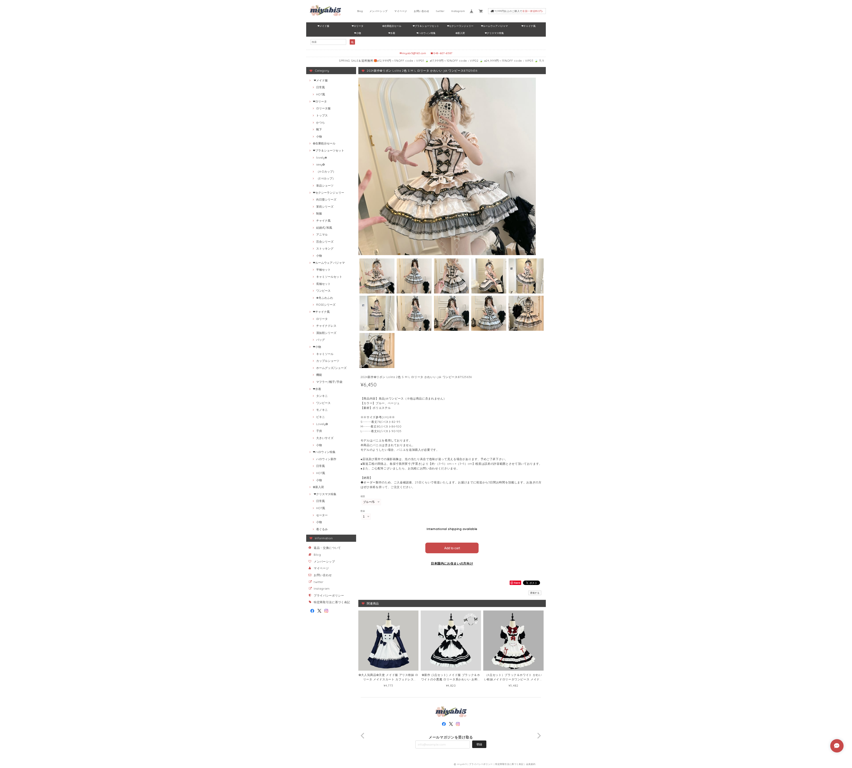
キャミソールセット (329, 276)
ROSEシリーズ (325, 304)
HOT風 (320, 94)
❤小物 (357, 33)
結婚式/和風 (324, 227)
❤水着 (391, 33)
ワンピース (323, 290)
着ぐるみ (322, 529)
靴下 (319, 129)
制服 (319, 213)
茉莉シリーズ (324, 206)
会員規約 (531, 764)
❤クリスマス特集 (494, 33)
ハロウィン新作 (326, 459)
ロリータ (322, 319)
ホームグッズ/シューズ (331, 368)
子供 (319, 431)
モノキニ (322, 410)
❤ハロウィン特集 (426, 33)
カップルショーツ (327, 360)
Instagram (458, 11)
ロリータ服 (323, 108)
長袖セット (323, 284)
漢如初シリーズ (326, 333)
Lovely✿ (322, 424)
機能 (319, 374)
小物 (319, 136)
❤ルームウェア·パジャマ (494, 26)
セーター (322, 515)
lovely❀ (321, 157)
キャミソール (324, 354)
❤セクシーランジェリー (460, 26)
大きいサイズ (324, 438)
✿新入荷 (460, 33)
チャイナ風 (323, 220)
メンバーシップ (378, 11)
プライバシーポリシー (329, 595)
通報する (535, 592)
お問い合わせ (421, 11)
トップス (322, 115)
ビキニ (320, 417)
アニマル (322, 234)
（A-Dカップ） (326, 171)
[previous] (363, 735)
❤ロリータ (357, 26)
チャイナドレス (326, 325)
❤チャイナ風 (528, 26)
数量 (363, 511)
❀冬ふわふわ (324, 297)
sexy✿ (320, 164)
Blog (360, 11)
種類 (363, 496)
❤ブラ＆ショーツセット (426, 26)
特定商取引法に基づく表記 (332, 602)
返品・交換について (327, 547)
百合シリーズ (324, 241)
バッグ (320, 339)
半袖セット (323, 269)
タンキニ (322, 396)
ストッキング (324, 248)
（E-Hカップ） (325, 178)
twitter (440, 11)
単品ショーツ (324, 185)
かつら (320, 122)
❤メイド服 (323, 26)
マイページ (400, 11)
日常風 (320, 87)
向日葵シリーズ (326, 199)
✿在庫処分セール (391, 26)
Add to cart (452, 547)
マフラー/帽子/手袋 (329, 382)
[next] (539, 735)
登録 (479, 744)
